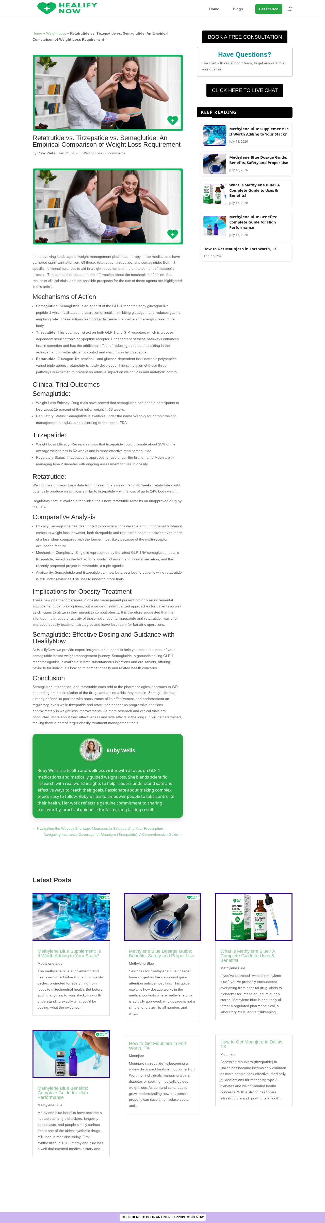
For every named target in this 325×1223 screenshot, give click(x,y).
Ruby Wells (46, 153)
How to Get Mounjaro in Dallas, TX (252, 1044)
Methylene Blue (50, 963)
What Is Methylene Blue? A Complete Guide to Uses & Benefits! (254, 190)
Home (214, 9)
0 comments (115, 153)
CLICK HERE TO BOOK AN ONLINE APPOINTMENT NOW (163, 1217)
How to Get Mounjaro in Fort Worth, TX (240, 248)
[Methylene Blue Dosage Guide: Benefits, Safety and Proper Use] (214, 172)
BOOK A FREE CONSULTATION (245, 37)
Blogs (238, 9)
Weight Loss (56, 33)
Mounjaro (136, 1056)
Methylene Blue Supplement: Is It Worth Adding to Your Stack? (258, 131)
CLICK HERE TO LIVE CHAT (245, 90)
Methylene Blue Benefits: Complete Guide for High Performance (253, 222)
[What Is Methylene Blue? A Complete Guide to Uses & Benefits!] (214, 202)
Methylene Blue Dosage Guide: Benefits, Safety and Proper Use (258, 160)
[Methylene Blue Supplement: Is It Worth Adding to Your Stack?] (214, 144)
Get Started (269, 9)
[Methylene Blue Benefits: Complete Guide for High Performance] (214, 234)
